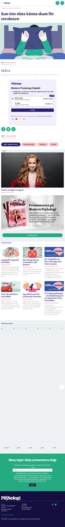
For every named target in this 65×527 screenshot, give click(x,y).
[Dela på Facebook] (3, 129)
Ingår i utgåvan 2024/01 (11, 144)
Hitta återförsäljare (26, 509)
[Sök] (62, 3)
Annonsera (24, 506)
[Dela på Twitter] (8, 129)
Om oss (3, 504)
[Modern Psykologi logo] (11, 498)
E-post (32, 467)
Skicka (32, 485)
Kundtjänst (24, 504)
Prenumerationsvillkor (6, 509)
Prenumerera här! (32, 235)
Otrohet (53, 144)
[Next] (61, 387)
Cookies (3, 507)
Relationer (17, 8)
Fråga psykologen (7, 8)
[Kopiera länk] (13, 129)
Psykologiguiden (10, 62)
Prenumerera (4, 511)
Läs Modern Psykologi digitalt (8, 506)
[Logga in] (57, 3)
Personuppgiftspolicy (27, 507)
